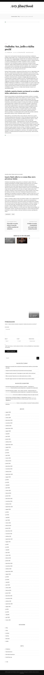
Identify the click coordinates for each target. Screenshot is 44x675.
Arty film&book (22, 6)
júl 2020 (7, 576)
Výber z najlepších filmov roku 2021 (33, 316)
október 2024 (8, 441)
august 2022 (8, 509)
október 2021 (8, 536)
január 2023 (8, 496)
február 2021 (8, 558)
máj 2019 (7, 614)
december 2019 (9, 595)
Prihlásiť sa (8, 649)
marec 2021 (8, 555)
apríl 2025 (8, 436)
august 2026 (8, 412)
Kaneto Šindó (16, 59)
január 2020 (8, 593)
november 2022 (9, 501)
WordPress (22, 673)
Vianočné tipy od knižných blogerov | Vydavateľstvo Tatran (18, 397)
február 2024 (8, 460)
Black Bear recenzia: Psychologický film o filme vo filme (22, 241)
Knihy (7, 630)
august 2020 (8, 574)
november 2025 (9, 423)
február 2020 (8, 590)
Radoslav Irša (9, 52)
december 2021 (9, 531)
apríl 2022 (8, 520)
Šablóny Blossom (33, 671)
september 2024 (9, 444)
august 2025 (8, 431)
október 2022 (8, 504)
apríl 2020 (8, 585)
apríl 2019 (8, 617)
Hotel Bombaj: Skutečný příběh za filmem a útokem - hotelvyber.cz (20, 386)
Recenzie (22, 238)
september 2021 (9, 539)
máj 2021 (7, 549)
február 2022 (8, 525)
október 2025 (8, 425)
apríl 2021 (8, 552)
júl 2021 (7, 544)
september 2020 (9, 571)
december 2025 (9, 420)
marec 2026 (8, 417)
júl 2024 (7, 450)
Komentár (7, 327)
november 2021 (9, 533)
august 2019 (8, 606)
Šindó (13, 214)
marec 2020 (8, 587)
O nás (7, 661)
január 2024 (8, 463)
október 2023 (8, 471)
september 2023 (9, 474)
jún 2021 (7, 547)
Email (18, 338)
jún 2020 (7, 579)
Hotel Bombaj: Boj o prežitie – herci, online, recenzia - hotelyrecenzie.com (21, 390)
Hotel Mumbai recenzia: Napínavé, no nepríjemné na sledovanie (24, 388)
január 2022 (8, 528)
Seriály (7, 641)
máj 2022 (7, 517)
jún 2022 (7, 514)
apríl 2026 (8, 414)
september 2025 (9, 428)
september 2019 (9, 603)
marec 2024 (8, 458)
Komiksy (7, 633)
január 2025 (8, 439)
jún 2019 (7, 612)
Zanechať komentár (29, 52)
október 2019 (8, 601)
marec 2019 (8, 620)
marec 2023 (8, 490)
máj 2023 (7, 485)
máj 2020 (7, 582)
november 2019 (9, 598)
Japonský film (8, 214)
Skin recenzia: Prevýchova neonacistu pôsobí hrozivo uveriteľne (9, 240)
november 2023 (9, 468)
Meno (6, 338)
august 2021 (8, 541)
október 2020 (8, 568)
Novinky (7, 636)
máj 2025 (7, 433)
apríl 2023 (8, 487)
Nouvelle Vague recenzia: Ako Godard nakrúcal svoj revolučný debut (20, 378)
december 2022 (9, 498)
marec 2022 (8, 522)
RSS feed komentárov (10, 654)
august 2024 (8, 447)
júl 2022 (7, 512)
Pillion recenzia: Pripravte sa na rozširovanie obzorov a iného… (18, 376)
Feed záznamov (9, 651)
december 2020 (9, 563)
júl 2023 (7, 479)
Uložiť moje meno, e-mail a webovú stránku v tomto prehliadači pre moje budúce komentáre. (22, 346)
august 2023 (8, 477)
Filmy (6, 43)
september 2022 (9, 506)
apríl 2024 (8, 455)
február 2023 (8, 493)
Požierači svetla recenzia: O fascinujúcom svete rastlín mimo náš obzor (20, 373)
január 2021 (8, 560)
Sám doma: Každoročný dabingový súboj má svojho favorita (25, 394)
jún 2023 (7, 482)
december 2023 (9, 466)
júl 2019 (7, 609)
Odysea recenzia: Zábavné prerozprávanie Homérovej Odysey (19, 370)
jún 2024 (7, 452)
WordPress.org (9, 657)
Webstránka (31, 338)
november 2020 (9, 566)
